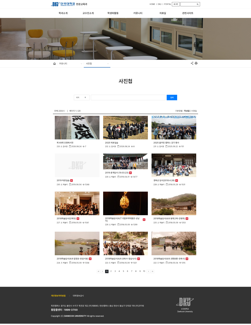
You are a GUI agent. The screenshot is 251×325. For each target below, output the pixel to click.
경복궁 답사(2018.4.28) (164, 180)
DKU (159, 4)
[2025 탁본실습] (125, 127)
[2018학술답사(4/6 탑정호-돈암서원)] (77, 243)
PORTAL (167, 4)
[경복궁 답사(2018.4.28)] (174, 165)
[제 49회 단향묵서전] (77, 127)
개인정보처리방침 (58, 296)
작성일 (187, 111)
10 (144, 271)
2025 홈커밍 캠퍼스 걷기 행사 (166, 142)
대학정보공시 (78, 296)
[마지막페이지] (152, 271)
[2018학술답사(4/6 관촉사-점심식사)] (125, 243)
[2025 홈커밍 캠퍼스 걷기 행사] (174, 127)
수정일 (194, 111)
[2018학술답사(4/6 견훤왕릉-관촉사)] (174, 243)
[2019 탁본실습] (77, 165)
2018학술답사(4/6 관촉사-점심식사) (121, 258)
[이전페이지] (102, 271)
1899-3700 (71, 309)
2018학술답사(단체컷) (66, 218)
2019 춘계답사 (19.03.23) (117, 172)
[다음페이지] (148, 271)
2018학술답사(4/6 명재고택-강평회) (169, 218)
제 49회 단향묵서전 (65, 142)
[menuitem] (63, 13)
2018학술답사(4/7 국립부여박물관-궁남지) (122, 219)
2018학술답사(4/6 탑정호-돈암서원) (72, 258)
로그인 (176, 4)
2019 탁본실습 (63, 180)
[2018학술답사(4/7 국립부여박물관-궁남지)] (125, 203)
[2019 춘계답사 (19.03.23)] (125, 161)
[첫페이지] (98, 271)
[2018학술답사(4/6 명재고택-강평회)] (174, 203)
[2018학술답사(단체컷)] (77, 203)
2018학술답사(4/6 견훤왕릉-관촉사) (169, 258)
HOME (152, 4)
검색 (171, 97)
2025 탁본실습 (111, 142)
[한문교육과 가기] (63, 4)
